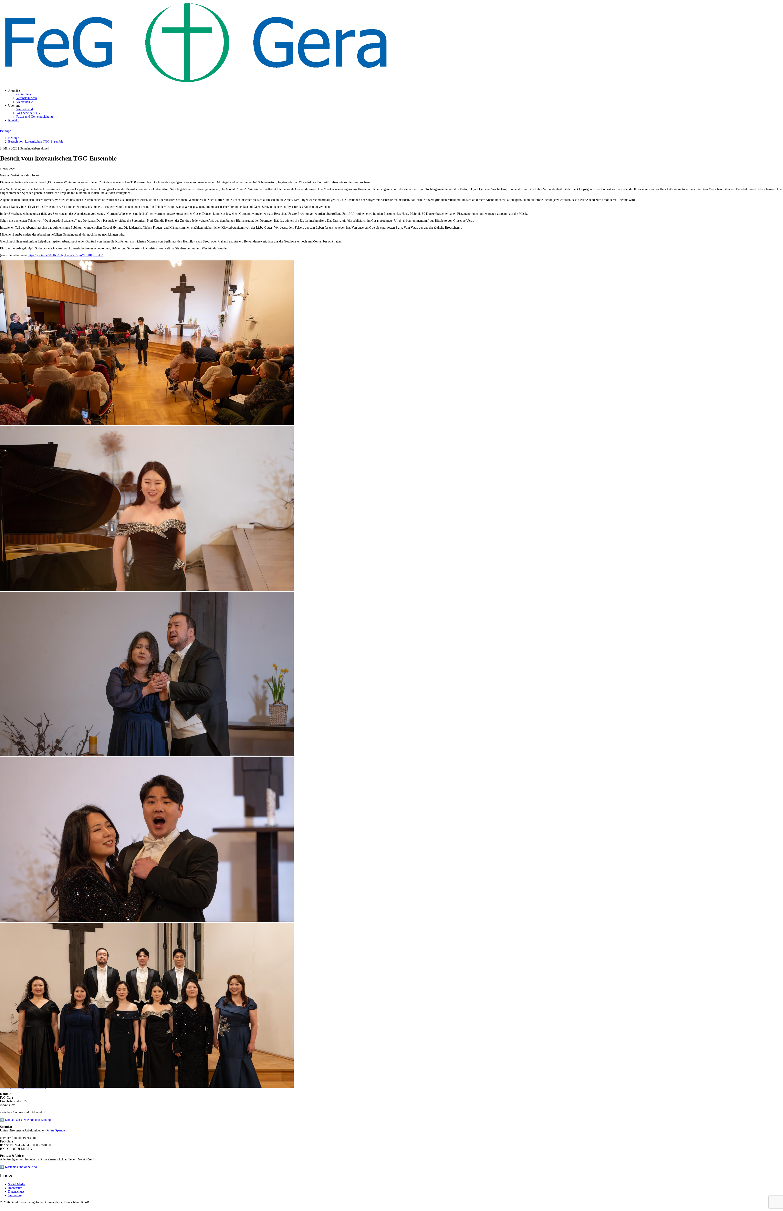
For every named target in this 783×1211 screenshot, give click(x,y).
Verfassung (15, 1195)
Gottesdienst (24, 94)
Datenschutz (16, 1191)
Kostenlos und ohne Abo (21, 1167)
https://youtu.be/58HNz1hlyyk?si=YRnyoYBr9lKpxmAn (65, 255)
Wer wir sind (24, 109)
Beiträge (5, 131)
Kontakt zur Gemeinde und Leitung (28, 1119)
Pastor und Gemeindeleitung (34, 116)
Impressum (15, 1188)
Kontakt (13, 120)
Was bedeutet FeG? (28, 113)
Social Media (16, 1184)
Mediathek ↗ (24, 102)
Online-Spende (55, 1130)
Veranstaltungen (26, 98)
